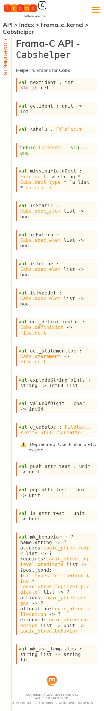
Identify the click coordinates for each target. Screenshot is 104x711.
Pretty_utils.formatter (52, 432)
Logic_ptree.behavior (49, 631)
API (8, 24)
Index (27, 24)
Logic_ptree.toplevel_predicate (55, 561)
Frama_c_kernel (62, 24)
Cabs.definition (42, 327)
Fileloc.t (69, 129)
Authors (45, 703)
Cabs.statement (40, 356)
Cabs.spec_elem (40, 211)
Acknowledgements (76, 703)
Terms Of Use (21, 703)
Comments (50, 147)
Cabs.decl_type (40, 182)
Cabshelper (18, 31)
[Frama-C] (25, 17)
